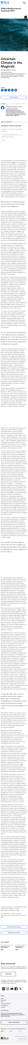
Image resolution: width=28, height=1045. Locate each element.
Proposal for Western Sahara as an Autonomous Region (12, 136)
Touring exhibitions (6, 1003)
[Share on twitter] (2, 90)
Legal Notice (22, 1036)
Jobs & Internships (14, 1022)
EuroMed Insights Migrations (8, 983)
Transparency (4, 1005)
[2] (25, 874)
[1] (9, 856)
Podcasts (3, 1000)
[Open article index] (25, 17)
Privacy (26, 1036)
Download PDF (13, 97)
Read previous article (14, 927)
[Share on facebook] (5, 90)
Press (2, 1002)
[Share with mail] (15, 90)
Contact (3, 1007)
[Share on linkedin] (12, 90)
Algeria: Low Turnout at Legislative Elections (12, 130)
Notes (3, 140)
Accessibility (17, 1036)
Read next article (14, 932)
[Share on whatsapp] (9, 90)
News (2, 998)
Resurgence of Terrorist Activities (11, 125)
